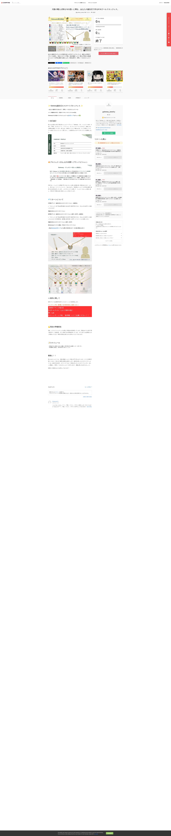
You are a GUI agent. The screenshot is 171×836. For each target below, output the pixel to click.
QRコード (89, 62)
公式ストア (71, 115)
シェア (59, 62)
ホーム (52, 98)
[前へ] (50, 31)
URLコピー (74, 62)
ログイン (161, 2)
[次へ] (90, 31)
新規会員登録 (166, 2)
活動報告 (61, 97)
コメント (86, 97)
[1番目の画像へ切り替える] (52, 48)
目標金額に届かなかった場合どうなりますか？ (104, 235)
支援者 (69, 97)
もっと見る (88, 387)
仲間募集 (78, 97)
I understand (109, 833)
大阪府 (94, 12)
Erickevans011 (55, 401)
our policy (96, 833)
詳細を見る (99, 157)
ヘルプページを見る (108, 240)
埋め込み (81, 62)
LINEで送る (67, 62)
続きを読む (89, 406)
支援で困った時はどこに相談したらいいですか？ (104, 237)
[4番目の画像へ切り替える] (78, 48)
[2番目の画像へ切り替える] (61, 48)
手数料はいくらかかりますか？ (101, 233)
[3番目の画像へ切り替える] (70, 48)
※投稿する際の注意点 (87, 396)
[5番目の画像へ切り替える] (87, 48)
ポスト (52, 62)
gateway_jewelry (80, 12)
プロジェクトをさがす (92, 2)
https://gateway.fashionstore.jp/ (103, 127)
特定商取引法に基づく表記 (101, 129)
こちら (109, 245)
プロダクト (88, 12)
